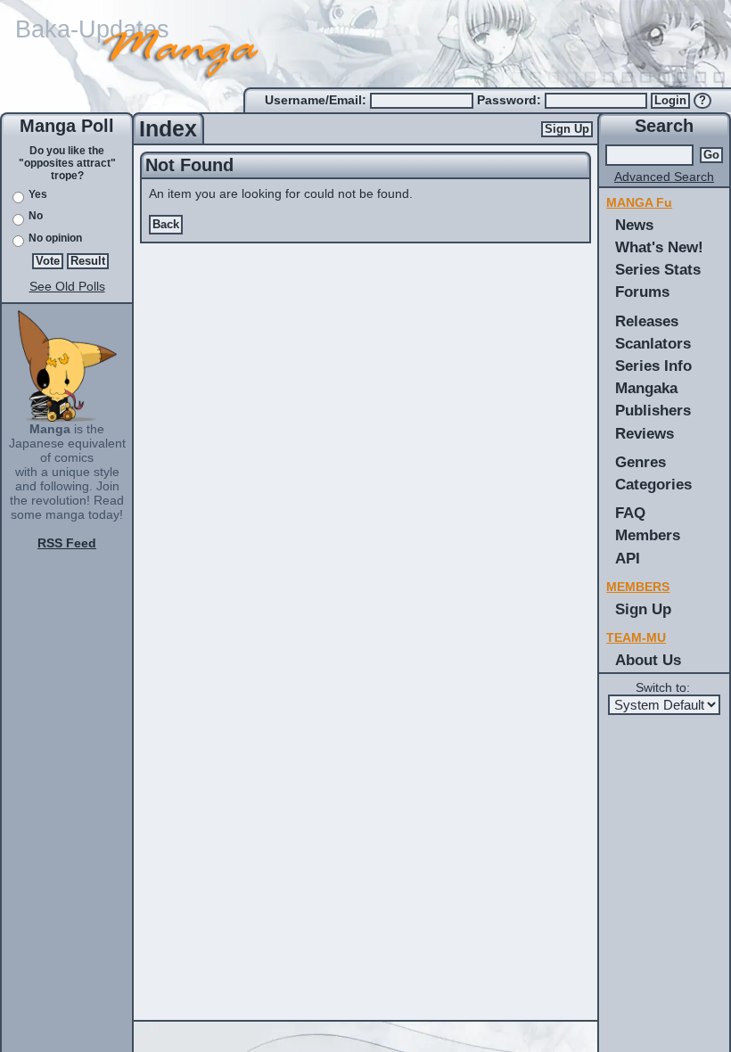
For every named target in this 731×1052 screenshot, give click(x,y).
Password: (511, 100)
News (634, 225)
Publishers (653, 410)
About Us (648, 660)
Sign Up (567, 129)
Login (670, 101)
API (627, 558)
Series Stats (658, 269)
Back (165, 224)
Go (711, 155)
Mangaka (646, 388)
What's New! (659, 247)
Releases (646, 321)
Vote (48, 261)
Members (647, 535)
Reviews (644, 433)
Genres (640, 462)
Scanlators (653, 343)
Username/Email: (317, 100)
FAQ (630, 513)
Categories (653, 484)
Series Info (653, 365)
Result (87, 261)
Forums (642, 291)
